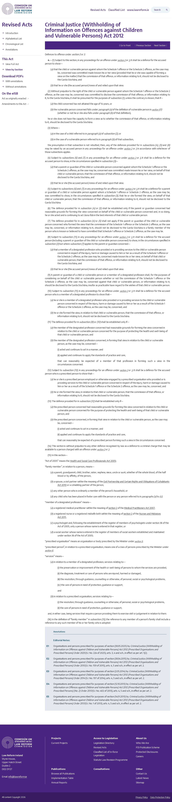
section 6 (49, 550)
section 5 (139, 541)
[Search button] (167, 10)
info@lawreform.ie (17, 776)
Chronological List (14, 43)
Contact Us (141, 773)
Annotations (11, 49)
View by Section (14, 69)
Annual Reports (59, 782)
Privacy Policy (142, 797)
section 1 (156, 109)
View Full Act (12, 63)
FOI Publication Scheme (148, 747)
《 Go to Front (124, 45)
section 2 (122, 60)
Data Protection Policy (160, 797)
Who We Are (142, 742)
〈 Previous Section (142, 45)
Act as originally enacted (15, 98)
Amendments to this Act (15, 103)
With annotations (14, 81)
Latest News (142, 777)
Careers (139, 756)
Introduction (11, 33)
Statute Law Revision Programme (111, 759)
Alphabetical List (13, 38)
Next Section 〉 (161, 45)
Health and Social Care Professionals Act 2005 (93, 460)
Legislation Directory (104, 742)
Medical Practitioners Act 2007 (139, 507)
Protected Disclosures (147, 751)
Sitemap (140, 782)
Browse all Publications (63, 773)
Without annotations (15, 86)
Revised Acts (100, 747)
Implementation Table (62, 777)
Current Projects (59, 742)
